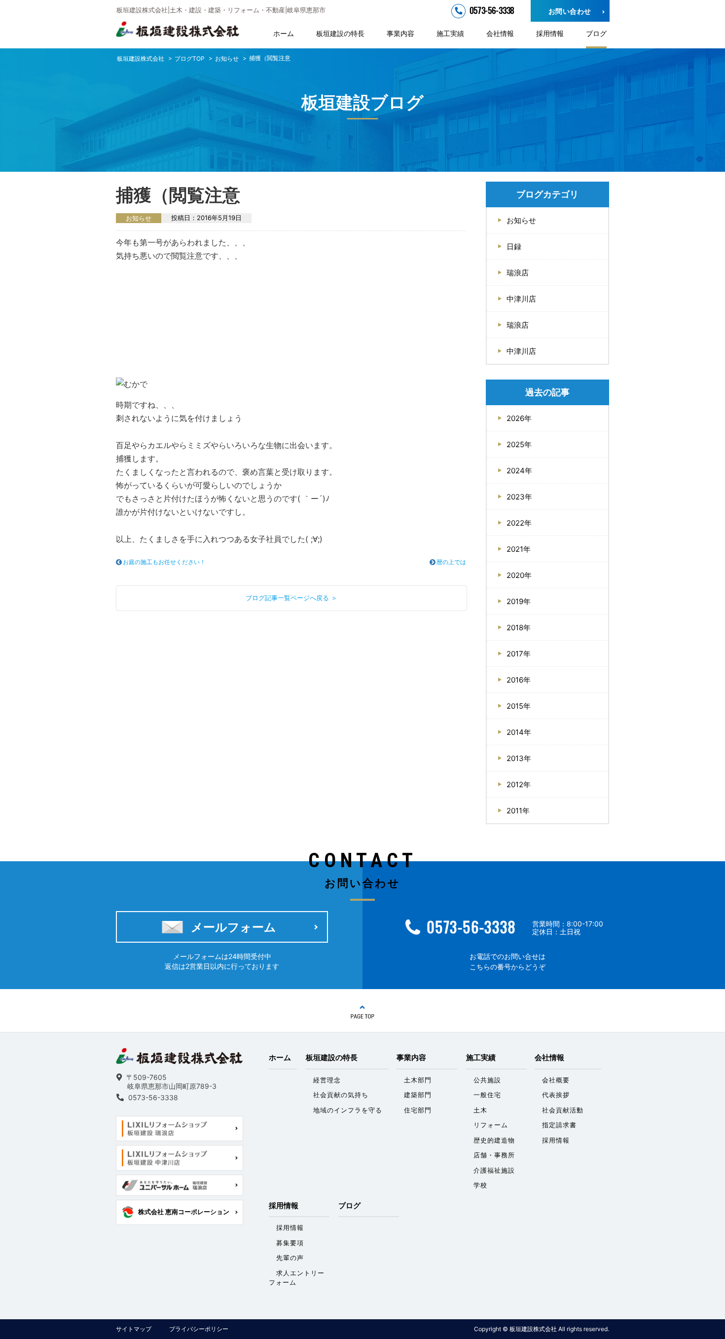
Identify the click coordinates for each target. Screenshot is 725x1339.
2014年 (519, 732)
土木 (480, 1110)
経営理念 (327, 1080)
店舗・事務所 (494, 1155)
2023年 (519, 496)
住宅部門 (418, 1110)
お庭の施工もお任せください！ (164, 562)
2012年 (519, 784)
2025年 (519, 444)
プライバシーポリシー (198, 1329)
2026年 (519, 418)
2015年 (519, 706)
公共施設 (487, 1080)
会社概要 (556, 1080)
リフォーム (490, 1125)
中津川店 (521, 299)
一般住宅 (487, 1095)
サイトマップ (133, 1329)
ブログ (596, 33)
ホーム (283, 33)
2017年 (519, 653)
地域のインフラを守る (347, 1110)
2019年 (519, 601)
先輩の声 (290, 1258)
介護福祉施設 (494, 1170)
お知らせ (521, 220)
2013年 (519, 758)
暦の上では (451, 562)
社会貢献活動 (562, 1110)
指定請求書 (559, 1125)
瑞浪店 (518, 272)
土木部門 (418, 1080)
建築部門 (418, 1095)
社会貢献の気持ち (340, 1095)
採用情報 (550, 33)
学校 (480, 1185)
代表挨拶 (556, 1095)
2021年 (519, 549)
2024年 (519, 470)
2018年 (519, 627)
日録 (514, 246)
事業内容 (400, 33)
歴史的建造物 (494, 1140)
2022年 (519, 523)
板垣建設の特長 (340, 33)
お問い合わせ (569, 11)
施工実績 (450, 33)
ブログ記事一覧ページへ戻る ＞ (291, 598)
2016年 (519, 680)
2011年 (518, 810)
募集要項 (290, 1243)
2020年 (519, 575)
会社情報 (500, 33)
